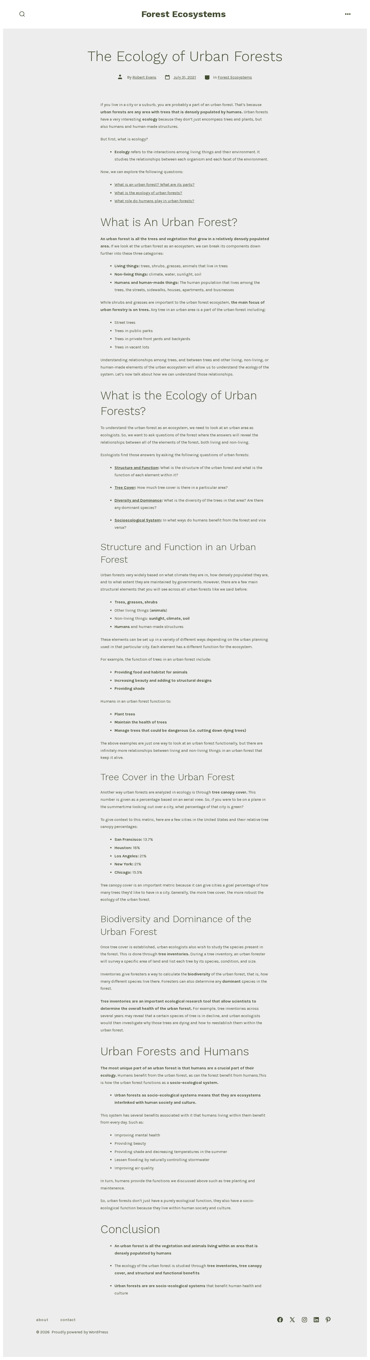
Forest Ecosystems (235, 77)
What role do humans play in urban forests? (154, 200)
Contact (68, 1319)
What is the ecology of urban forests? (148, 192)
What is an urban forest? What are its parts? (155, 184)
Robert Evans (144, 77)
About (42, 1319)
